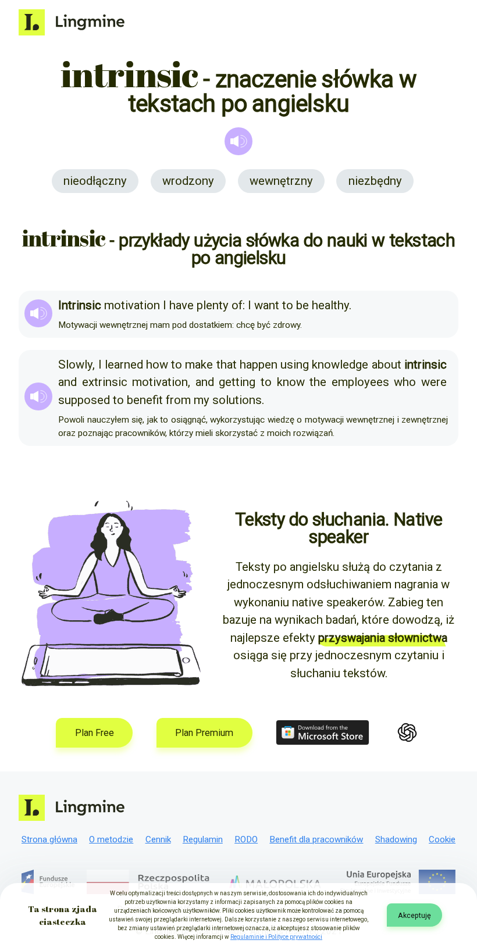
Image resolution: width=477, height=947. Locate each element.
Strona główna (49, 839)
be (302, 305)
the (317, 382)
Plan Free (94, 732)
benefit (145, 400)
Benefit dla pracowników (316, 839)
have (181, 305)
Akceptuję (414, 915)
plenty (213, 305)
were (434, 382)
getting (237, 382)
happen (258, 364)
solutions (237, 400)
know (291, 382)
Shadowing (396, 839)
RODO (246, 839)
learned (124, 364)
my (201, 400)
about (386, 364)
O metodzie (111, 839)
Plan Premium (204, 732)
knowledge (340, 364)
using (294, 364)
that (226, 364)
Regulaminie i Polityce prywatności (276, 937)
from (178, 400)
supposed (84, 400)
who (405, 382)
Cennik (158, 839)
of (237, 305)
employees (360, 382)
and (67, 382)
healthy (330, 305)
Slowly (75, 364)
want (266, 305)
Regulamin (203, 839)
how (157, 364)
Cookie (442, 839)
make (199, 364)
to (287, 305)
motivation (132, 305)
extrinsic (104, 382)
